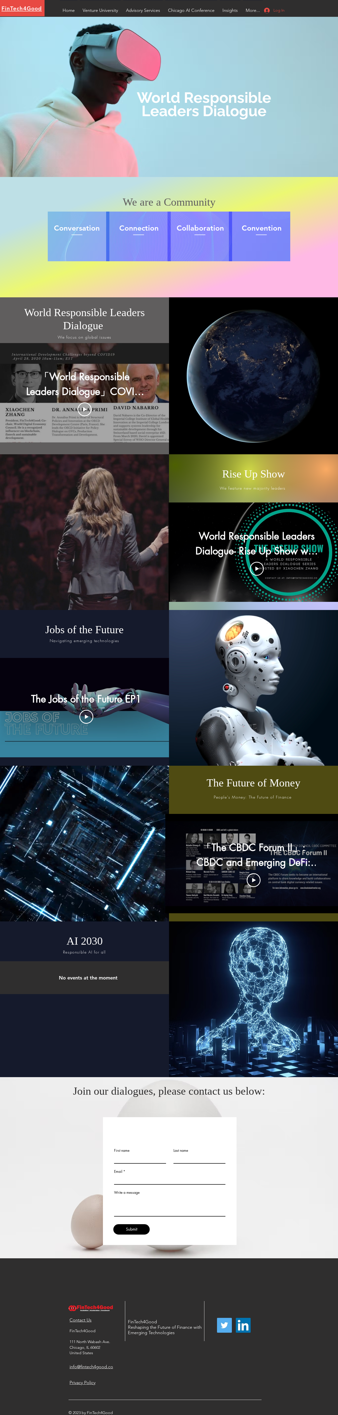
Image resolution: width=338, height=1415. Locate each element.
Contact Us (81, 1320)
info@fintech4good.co (91, 1367)
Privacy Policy (83, 1382)
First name (121, 1150)
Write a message (127, 1192)
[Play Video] (85, 409)
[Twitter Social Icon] (224, 1325)
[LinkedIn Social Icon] (243, 1325)
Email (118, 1171)
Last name (180, 1150)
